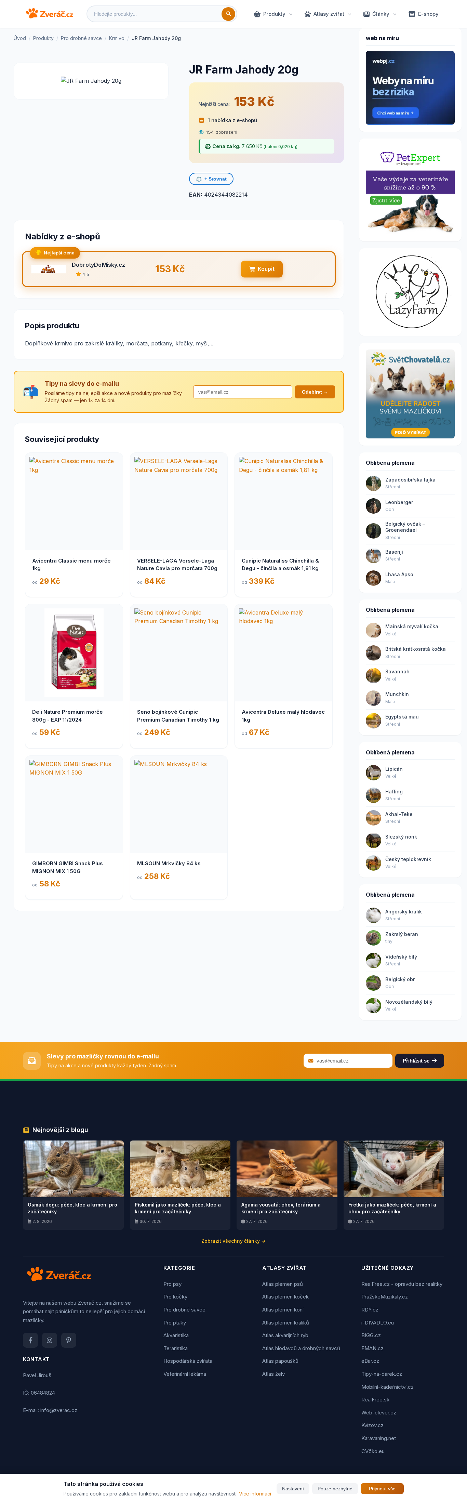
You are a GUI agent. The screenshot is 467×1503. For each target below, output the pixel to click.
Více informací (255, 1494)
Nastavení (293, 1488)
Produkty (274, 14)
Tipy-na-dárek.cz (381, 1374)
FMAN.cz (372, 1348)
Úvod (20, 38)
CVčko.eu (373, 1451)
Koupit (266, 269)
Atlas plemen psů (282, 1284)
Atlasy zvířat (328, 14)
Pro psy (172, 1284)
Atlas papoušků (280, 1361)
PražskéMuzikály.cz (384, 1296)
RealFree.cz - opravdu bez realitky (401, 1284)
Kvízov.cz (372, 1425)
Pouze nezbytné (335, 1488)
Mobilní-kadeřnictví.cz (387, 1387)
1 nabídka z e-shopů (231, 120)
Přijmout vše (382, 1488)
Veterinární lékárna (184, 1374)
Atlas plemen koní (283, 1309)
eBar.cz (370, 1361)
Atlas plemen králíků (285, 1322)
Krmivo (116, 38)
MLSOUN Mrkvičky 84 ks (169, 863)
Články (380, 14)
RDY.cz (369, 1309)
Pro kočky (175, 1296)
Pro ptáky (174, 1322)
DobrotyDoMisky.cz (98, 264)
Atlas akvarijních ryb (285, 1335)
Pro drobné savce (81, 38)
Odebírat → (315, 392)
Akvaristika (176, 1335)
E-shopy (428, 14)
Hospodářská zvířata (187, 1361)
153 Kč (254, 101)
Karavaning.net (378, 1438)
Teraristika (175, 1348)
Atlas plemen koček (285, 1296)
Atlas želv (273, 1374)
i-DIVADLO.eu (377, 1322)
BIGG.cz (371, 1335)
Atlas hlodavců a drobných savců (301, 1348)
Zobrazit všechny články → (233, 1241)
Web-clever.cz (378, 1412)
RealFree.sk (375, 1399)
